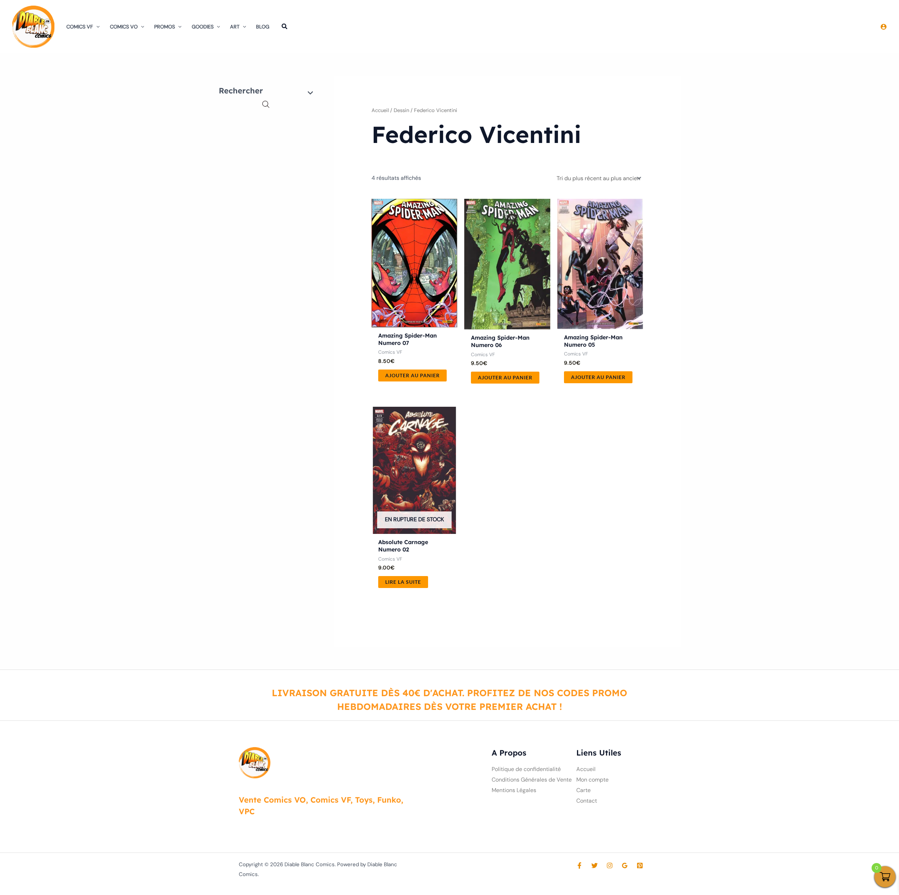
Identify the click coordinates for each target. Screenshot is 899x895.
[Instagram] (609, 865)
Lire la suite (403, 582)
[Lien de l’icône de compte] (883, 27)
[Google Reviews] (625, 865)
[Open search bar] (265, 104)
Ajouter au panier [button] (412, 375)
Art (234, 27)
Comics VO (124, 27)
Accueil (380, 110)
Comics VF (79, 27)
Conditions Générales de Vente (532, 779)
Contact (586, 800)
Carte (583, 790)
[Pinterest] (640, 865)
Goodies (203, 27)
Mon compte (592, 779)
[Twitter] (594, 865)
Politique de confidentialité (526, 769)
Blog (262, 27)
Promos (164, 27)
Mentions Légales (514, 790)
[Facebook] (579, 865)
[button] (96, 27)
